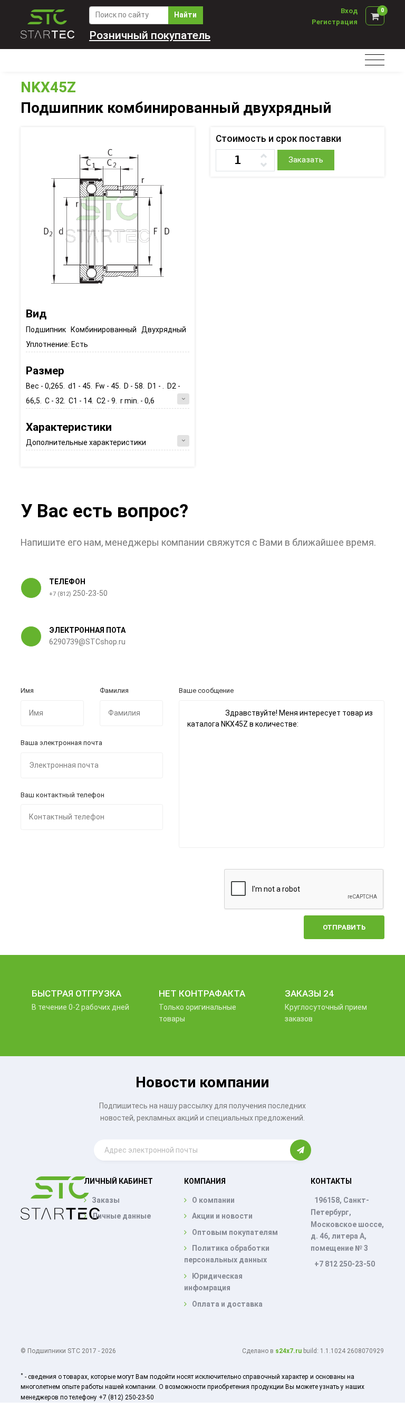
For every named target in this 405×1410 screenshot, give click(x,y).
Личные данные (121, 1216)
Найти (185, 15)
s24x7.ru (288, 1351)
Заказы (106, 1200)
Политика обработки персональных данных (226, 1254)
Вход (349, 11)
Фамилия (114, 690)
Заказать (305, 160)
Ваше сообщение (206, 690)
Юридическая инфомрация (213, 1282)
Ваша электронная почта (61, 743)
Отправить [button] (344, 927)
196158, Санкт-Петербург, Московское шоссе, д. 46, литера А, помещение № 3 (347, 1224)
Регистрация (335, 22)
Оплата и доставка (227, 1304)
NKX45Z (48, 87)
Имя (27, 690)
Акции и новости (222, 1216)
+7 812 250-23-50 (344, 1264)
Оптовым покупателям (235, 1232)
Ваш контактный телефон (62, 795)
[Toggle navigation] (374, 60)
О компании (213, 1200)
